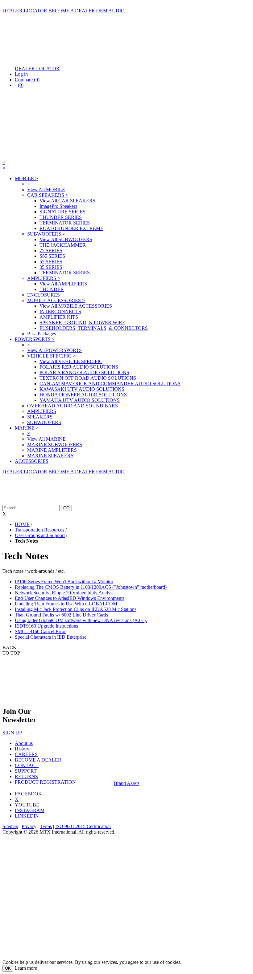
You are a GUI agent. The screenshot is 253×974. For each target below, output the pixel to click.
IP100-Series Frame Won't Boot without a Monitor (64, 581)
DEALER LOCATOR (24, 10)
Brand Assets (126, 783)
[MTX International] (64, 58)
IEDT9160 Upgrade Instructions (46, 625)
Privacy (29, 826)
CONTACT (27, 765)
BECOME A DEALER (71, 10)
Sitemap (10, 826)
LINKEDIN (27, 815)
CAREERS (26, 754)
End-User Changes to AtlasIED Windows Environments (69, 598)
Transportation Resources (39, 529)
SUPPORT (26, 771)
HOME (22, 524)
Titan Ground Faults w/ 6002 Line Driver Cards (61, 614)
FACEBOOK (28, 793)
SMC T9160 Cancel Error (40, 631)
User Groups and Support (40, 535)
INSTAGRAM (29, 810)
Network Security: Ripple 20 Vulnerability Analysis (65, 592)
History (22, 748)
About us (24, 743)
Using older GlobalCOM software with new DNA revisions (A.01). (81, 620)
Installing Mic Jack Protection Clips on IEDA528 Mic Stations (75, 609)
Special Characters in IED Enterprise (50, 637)
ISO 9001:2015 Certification (83, 826)
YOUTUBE (27, 804)
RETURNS (26, 776)
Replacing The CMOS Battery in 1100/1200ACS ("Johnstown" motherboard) (91, 587)
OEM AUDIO (110, 10)
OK (8, 968)
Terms (46, 826)
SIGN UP (12, 732)
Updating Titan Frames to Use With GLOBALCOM (66, 603)
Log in (21, 74)
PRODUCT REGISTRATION (45, 782)
